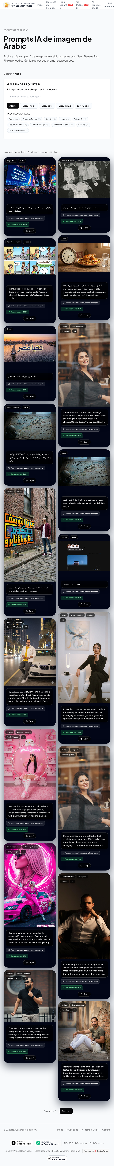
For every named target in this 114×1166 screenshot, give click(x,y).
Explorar (8, 73)
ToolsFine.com (97, 1143)
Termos (59, 1129)
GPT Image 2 (82, 4)
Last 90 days (83, 105)
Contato (106, 1129)
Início (40, 4)
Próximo (66, 1111)
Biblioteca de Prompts (51, 4)
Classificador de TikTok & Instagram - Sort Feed (57, 1150)
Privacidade (72, 1129)
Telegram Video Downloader (18, 1150)
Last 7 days (47, 105)
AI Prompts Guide (96, 4)
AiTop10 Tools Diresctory (75, 1143)
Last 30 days (65, 105)
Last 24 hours (29, 105)
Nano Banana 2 (66, 4)
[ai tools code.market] (57, 1158)
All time (13, 105)
